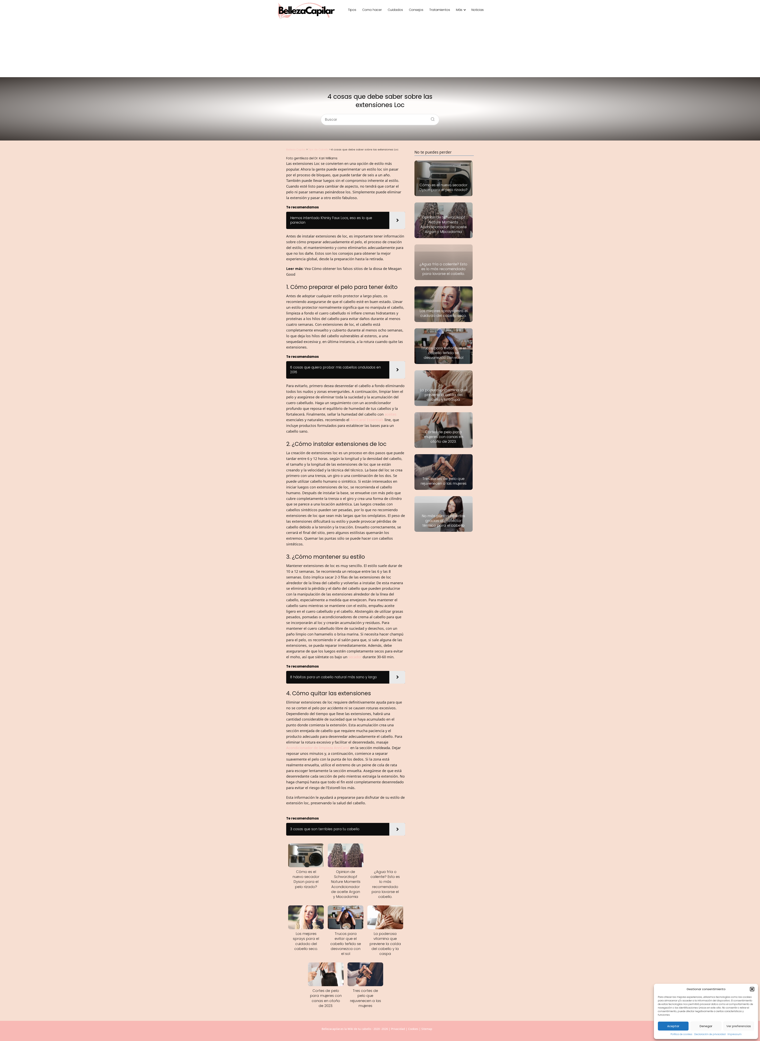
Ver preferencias (738, 1026)
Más (459, 10)
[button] (752, 989)
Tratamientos (439, 10)
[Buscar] (431, 118)
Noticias (477, 10)
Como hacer (372, 10)
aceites (390, 414)
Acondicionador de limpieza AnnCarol (317, 747)
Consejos (416, 10)
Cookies (413, 1029)
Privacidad (398, 1029)
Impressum (735, 1034)
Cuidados (395, 10)
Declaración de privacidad (710, 1034)
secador (355, 656)
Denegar (706, 1026)
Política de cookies (681, 1034)
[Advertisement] (380, 49)
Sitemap (426, 1029)
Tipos (352, 10)
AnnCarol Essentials (367, 419)
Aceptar (673, 1026)
